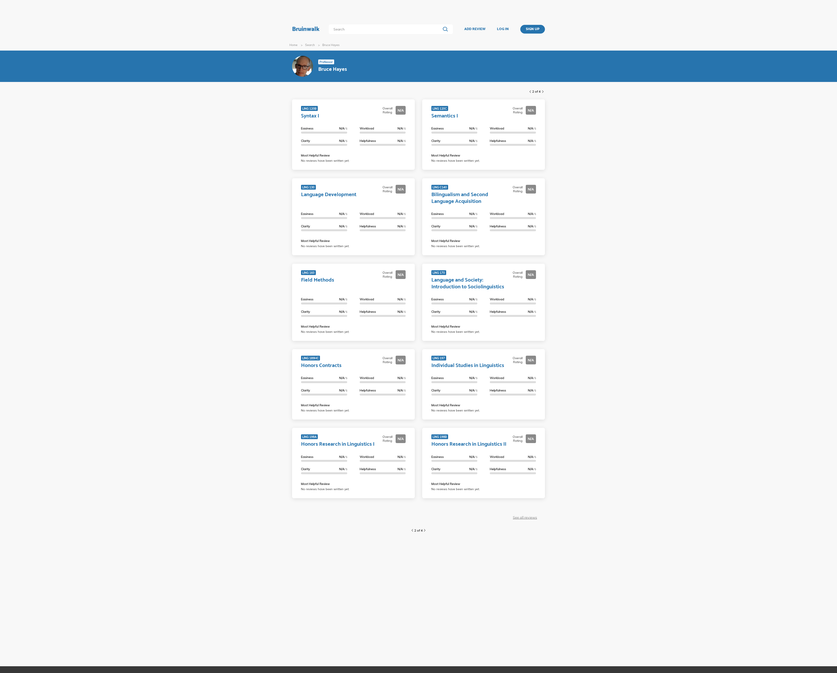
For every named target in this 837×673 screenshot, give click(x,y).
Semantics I (444, 116)
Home (293, 45)
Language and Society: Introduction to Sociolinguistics (467, 283)
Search (310, 45)
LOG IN (503, 29)
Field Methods (317, 280)
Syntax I (310, 116)
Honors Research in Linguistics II (468, 444)
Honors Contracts (321, 365)
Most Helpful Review (315, 155)
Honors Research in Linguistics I (337, 444)
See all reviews (525, 517)
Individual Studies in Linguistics (467, 365)
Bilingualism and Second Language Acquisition (459, 198)
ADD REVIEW (474, 29)
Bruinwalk (306, 29)
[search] (385, 29)
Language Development (328, 194)
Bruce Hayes (331, 45)
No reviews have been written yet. (325, 161)
